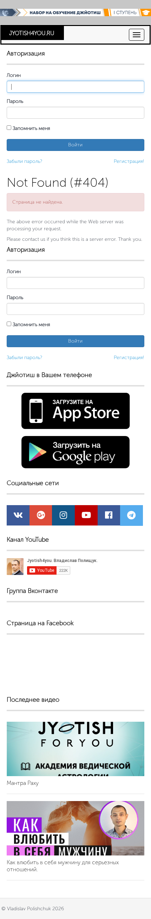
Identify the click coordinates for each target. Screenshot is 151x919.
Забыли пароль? (24, 161)
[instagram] (63, 517)
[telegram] (131, 517)
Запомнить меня (30, 128)
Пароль (15, 101)
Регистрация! (129, 161)
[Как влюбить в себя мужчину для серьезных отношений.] (75, 828)
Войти (75, 145)
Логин (14, 75)
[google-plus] (41, 517)
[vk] (18, 517)
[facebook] (108, 517)
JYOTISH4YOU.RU (31, 33)
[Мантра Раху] (75, 749)
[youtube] (86, 517)
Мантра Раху (23, 783)
